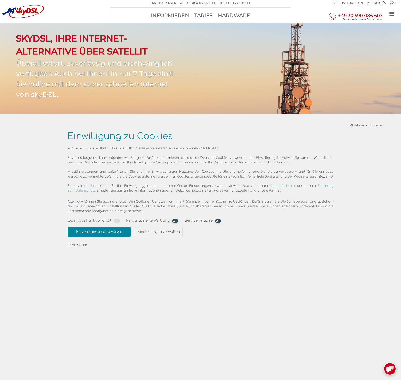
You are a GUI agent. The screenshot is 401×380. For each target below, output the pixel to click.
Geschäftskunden (348, 3)
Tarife (203, 15)
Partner (373, 3)
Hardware (234, 15)
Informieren (170, 15)
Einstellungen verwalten (159, 232)
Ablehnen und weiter (366, 125)
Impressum (77, 245)
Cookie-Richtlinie (282, 186)
